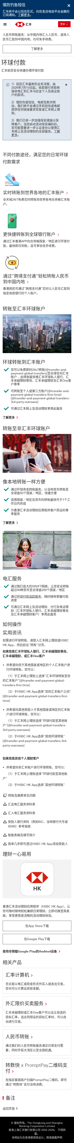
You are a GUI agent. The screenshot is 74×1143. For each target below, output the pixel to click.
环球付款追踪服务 (29, 596)
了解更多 (24, 15)
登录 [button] (65, 24)
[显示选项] (6, 24)
